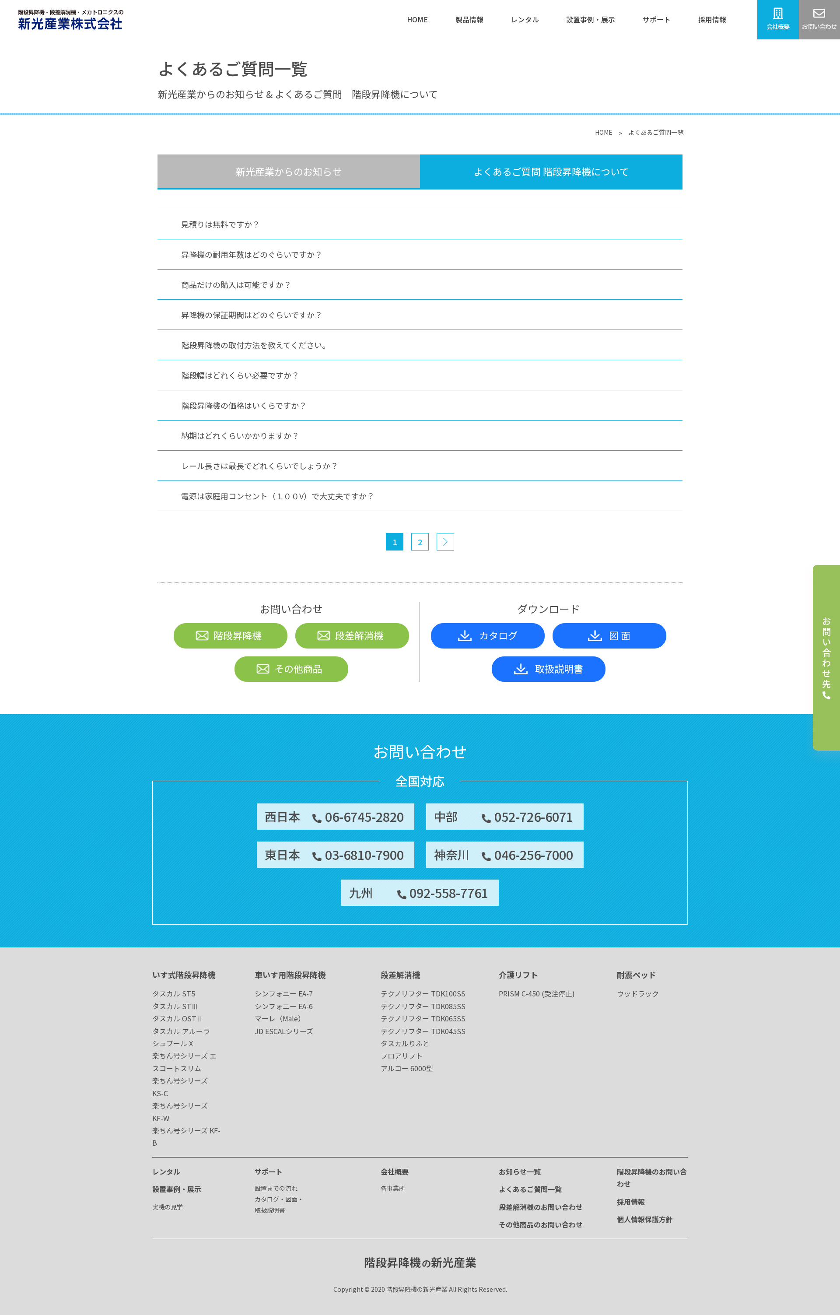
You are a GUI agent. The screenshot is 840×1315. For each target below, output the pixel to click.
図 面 (619, 635)
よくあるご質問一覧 (530, 1189)
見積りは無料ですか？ (220, 224)
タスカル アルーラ (181, 1031)
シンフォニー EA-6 (284, 1006)
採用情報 (631, 1201)
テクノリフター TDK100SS (423, 993)
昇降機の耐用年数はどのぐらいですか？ (251, 254)
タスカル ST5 (173, 993)
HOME (603, 132)
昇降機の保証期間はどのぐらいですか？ (251, 314)
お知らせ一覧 (520, 1171)
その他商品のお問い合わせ (541, 1224)
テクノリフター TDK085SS (423, 1006)
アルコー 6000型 (407, 1068)
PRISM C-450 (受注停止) (537, 993)
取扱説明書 (559, 668)
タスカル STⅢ (175, 1006)
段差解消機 (359, 635)
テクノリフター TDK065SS (423, 1018)
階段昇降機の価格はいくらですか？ (244, 405)
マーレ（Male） (280, 1018)
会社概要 (395, 1171)
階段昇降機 (238, 635)
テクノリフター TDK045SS (423, 1031)
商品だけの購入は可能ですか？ (236, 284)
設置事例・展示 (176, 1189)
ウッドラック (638, 993)
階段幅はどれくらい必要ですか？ (240, 375)
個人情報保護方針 (645, 1219)
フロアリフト (402, 1055)
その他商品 (298, 668)
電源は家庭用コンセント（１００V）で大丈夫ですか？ (277, 495)
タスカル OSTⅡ (177, 1018)
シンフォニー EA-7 (284, 993)
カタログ (498, 635)
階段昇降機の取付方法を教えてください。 (255, 345)
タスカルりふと (405, 1043)
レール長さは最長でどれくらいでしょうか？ (259, 465)
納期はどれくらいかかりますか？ (240, 435)
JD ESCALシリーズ (284, 1031)
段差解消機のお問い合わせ (541, 1207)
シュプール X (172, 1043)
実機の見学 (167, 1207)
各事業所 (393, 1188)
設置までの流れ (276, 1188)
